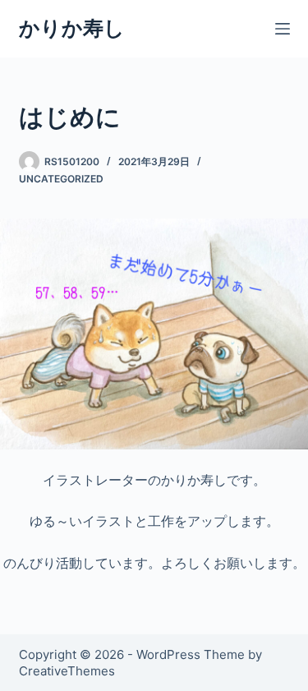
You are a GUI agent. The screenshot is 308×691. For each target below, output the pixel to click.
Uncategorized (61, 179)
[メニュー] (282, 28)
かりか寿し (72, 28)
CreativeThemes (67, 671)
